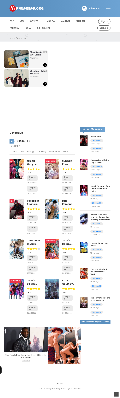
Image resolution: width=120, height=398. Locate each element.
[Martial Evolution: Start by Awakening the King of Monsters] (84, 218)
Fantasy (14, 28)
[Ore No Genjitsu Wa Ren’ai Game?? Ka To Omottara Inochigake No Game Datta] (17, 169)
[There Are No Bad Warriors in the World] (84, 273)
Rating (30, 151)
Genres (34, 21)
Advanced (94, 8)
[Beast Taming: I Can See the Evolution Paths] (84, 190)
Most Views (54, 151)
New (65, 151)
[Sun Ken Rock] (52, 169)
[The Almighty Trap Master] (84, 247)
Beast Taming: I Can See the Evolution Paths (100, 188)
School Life (43, 28)
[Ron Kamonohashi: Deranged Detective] (52, 209)
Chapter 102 (97, 195)
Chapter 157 (96, 174)
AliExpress (34, 58)
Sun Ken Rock (67, 162)
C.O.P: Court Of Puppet (67, 284)
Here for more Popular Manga (95, 322)
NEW (22, 21)
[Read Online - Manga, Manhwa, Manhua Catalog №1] (26, 8)
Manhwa (65, 21)
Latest (14, 151)
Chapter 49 (96, 250)
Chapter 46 (96, 312)
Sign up (104, 27)
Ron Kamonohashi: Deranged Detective (71, 205)
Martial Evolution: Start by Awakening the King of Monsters (100, 217)
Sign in (104, 21)
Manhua (80, 21)
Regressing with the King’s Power (99, 161)
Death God (95, 136)
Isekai (28, 28)
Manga (51, 21)
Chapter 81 (96, 286)
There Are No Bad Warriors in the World (98, 271)
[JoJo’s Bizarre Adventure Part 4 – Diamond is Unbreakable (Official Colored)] (17, 288)
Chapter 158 (97, 167)
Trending (41, 151)
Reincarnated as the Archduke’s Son (100, 299)
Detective (21, 38)
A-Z (22, 151)
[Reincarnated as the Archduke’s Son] (84, 302)
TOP (12, 21)
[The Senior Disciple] (17, 248)
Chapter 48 (96, 257)
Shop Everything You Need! (37, 72)
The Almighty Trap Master (99, 244)
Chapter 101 (96, 203)
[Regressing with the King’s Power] (84, 164)
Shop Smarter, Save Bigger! (37, 53)
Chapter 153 (97, 140)
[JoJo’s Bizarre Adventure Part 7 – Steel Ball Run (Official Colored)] (52, 248)
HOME (60, 383)
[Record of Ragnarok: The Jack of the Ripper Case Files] (17, 209)
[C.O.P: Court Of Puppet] (52, 288)
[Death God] (84, 140)
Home (12, 38)
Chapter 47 (96, 304)
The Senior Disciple (33, 242)
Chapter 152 (97, 148)
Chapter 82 (96, 278)
